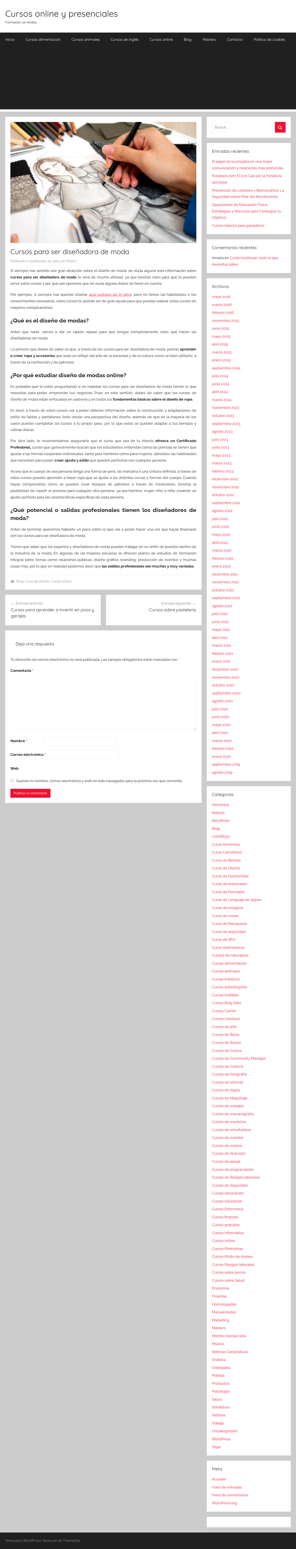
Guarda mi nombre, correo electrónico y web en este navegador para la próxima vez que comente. (99, 781)
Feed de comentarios (230, 1495)
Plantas (218, 1375)
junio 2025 (220, 328)
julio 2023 (220, 439)
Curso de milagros (227, 908)
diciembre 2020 (225, 669)
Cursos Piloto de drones (232, 1256)
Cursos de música (227, 1145)
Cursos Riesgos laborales (233, 1264)
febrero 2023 (222, 471)
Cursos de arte (224, 1026)
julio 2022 (220, 518)
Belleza (218, 813)
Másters (209, 39)
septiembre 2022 (226, 503)
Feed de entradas (227, 1487)
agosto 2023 (222, 431)
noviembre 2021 (225, 582)
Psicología (220, 1391)
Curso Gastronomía (228, 947)
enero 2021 (221, 661)
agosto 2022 (222, 510)
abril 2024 (220, 392)
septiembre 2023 (226, 423)
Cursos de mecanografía (233, 1114)
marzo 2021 (221, 645)
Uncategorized (224, 1431)
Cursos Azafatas (225, 995)
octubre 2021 (223, 590)
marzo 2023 (221, 463)
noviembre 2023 (225, 407)
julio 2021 (220, 614)
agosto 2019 (222, 772)
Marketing (220, 1320)
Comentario (21, 670)
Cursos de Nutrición (229, 1153)
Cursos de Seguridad (230, 1185)
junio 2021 (220, 622)
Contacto (235, 39)
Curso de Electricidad (230, 876)
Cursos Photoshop (227, 1248)
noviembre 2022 (225, 487)
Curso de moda (225, 916)
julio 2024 (220, 376)
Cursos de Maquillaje (229, 1098)
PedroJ (71, 261)
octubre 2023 (223, 415)
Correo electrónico (28, 754)
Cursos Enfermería (227, 1209)
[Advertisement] (148, 79)
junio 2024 (220, 384)
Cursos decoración (228, 1193)
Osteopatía (221, 1367)
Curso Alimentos (226, 844)
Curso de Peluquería (229, 923)
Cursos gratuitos (226, 1225)
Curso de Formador (228, 892)
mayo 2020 (221, 725)
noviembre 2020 (225, 677)
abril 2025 (220, 344)
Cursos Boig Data (226, 1003)
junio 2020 (220, 717)
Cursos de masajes (228, 1106)
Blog (188, 39)
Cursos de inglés (125, 39)
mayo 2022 (221, 534)
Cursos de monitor (227, 1137)
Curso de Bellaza (226, 860)
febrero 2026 (223, 312)
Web (14, 768)
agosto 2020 (222, 701)
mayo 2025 (221, 336)
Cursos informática (228, 1233)
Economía (220, 1288)
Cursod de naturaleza (230, 955)
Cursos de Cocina (227, 1050)
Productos (220, 1383)
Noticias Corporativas (230, 1352)
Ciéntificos (221, 836)
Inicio (10, 39)
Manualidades (224, 1312)
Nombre (18, 741)
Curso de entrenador (229, 884)
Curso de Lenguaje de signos (237, 900)
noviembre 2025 (225, 320)
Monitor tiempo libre (229, 1336)
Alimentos (220, 804)
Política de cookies (269, 39)
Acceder (219, 1479)
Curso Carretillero (227, 852)
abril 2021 (220, 637)
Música (218, 1344)
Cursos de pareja (226, 1161)
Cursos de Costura (227, 1066)
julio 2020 (220, 709)
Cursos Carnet (224, 1011)
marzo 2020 (222, 740)
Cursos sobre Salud (228, 1280)
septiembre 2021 (226, 598)
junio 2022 (220, 526)
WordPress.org (224, 1503)
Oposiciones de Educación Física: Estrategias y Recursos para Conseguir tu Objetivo (246, 211)
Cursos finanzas (225, 1217)
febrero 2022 (222, 558)
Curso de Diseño (37, 581)
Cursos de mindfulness (231, 1130)
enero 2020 (221, 756)
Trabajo (218, 1423)
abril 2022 (220, 542)
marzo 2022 (221, 550)
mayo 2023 (221, 455)
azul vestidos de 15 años (110, 294)
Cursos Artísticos (226, 979)
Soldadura (220, 1407)
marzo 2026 (222, 305)
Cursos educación (227, 1201)
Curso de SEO (223, 939)
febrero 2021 (222, 653)
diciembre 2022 (225, 479)
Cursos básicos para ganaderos (238, 225)
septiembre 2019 (226, 764)
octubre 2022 (223, 495)
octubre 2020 (223, 685)
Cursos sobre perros (229, 1272)
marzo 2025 (221, 352)
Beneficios (220, 820)
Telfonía (218, 1415)
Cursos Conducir (226, 1018)
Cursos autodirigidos (229, 987)
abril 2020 (220, 732)
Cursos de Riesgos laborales (236, 1177)
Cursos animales (86, 39)
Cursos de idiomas (227, 1082)
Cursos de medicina (229, 1122)
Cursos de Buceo (226, 1042)
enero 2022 (221, 566)
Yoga (216, 1447)
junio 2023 (220, 447)
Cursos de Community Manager (239, 1058)
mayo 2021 (221, 629)
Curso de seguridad (229, 931)
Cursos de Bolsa (225, 1034)
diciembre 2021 (225, 574)
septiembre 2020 (226, 693)
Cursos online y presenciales (61, 13)
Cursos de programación (233, 1169)
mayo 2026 (221, 296)
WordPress (221, 1439)
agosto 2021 (222, 606)
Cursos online (161, 39)
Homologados (224, 1304)
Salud (217, 1399)
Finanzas (219, 1296)
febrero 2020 (223, 748)
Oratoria (219, 1359)
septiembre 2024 (226, 368)
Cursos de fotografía (229, 1074)
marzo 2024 (221, 400)
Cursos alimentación (43, 39)
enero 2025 (221, 360)
